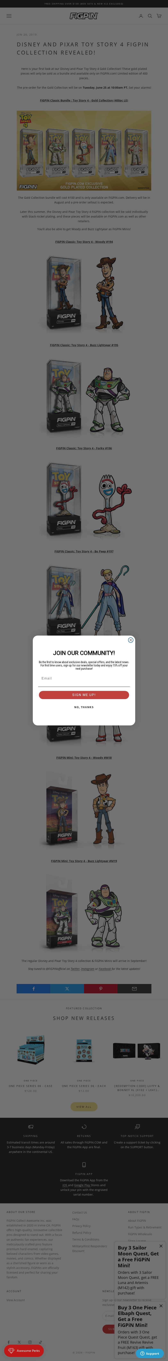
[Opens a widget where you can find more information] (150, 1354)
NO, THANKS (84, 707)
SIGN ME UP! (84, 695)
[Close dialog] (130, 640)
